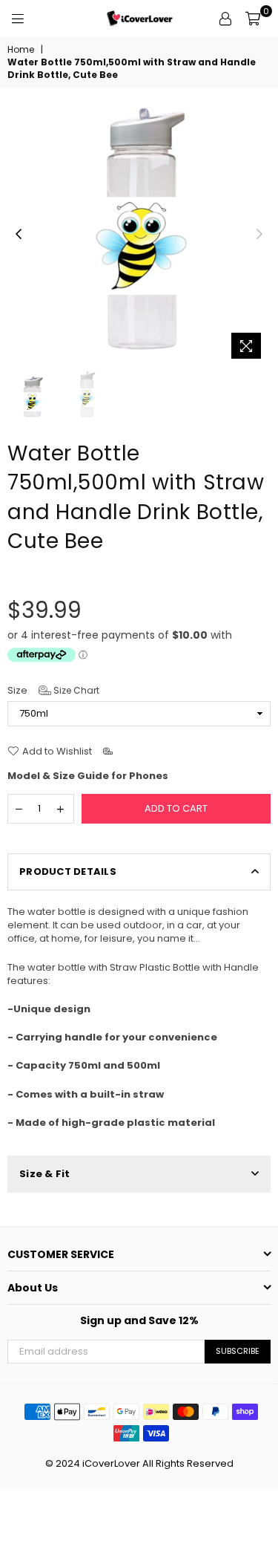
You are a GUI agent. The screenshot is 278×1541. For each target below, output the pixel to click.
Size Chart (75, 690)
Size (53, 690)
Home (20, 50)
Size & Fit (44, 1174)
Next (259, 235)
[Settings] (225, 18)
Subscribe (237, 1351)
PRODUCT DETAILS (67, 871)
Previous (18, 235)
